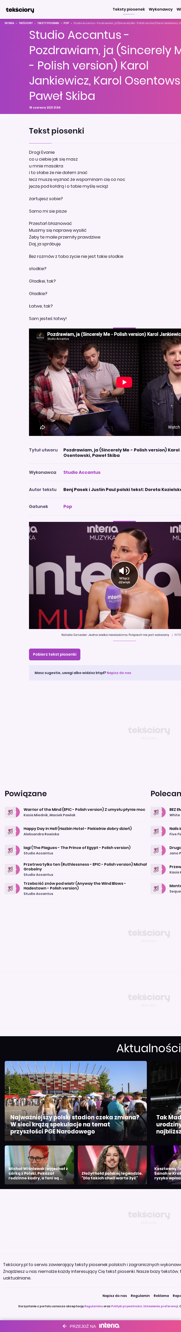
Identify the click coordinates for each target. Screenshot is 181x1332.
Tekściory (26, 23)
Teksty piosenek (48, 23)
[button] (129, 9)
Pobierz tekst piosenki (54, 654)
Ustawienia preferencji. (161, 1306)
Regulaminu (93, 1306)
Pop (66, 23)
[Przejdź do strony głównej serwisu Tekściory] (20, 9)
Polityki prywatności (126, 1306)
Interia (9, 23)
